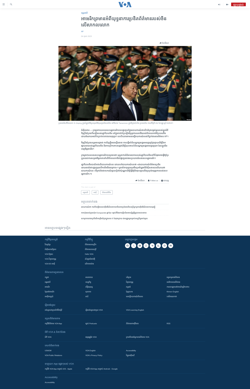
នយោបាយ (89, 277)
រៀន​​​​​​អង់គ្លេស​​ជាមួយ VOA (94, 310)
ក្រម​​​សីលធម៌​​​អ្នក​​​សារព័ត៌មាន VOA (137, 337)
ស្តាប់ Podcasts (91, 323)
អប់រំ (86, 296)
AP (82, 31)
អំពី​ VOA (48, 337)
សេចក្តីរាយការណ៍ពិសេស (134, 296)
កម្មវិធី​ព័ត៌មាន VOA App (53, 323)
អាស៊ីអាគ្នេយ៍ (49, 296)
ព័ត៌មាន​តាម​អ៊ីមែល (132, 323)
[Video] (227, 4)
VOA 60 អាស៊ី (50, 264)
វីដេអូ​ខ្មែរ (48, 244)
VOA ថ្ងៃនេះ (49, 254)
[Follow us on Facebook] (127, 245)
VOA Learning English (135, 310)
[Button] (164, 43)
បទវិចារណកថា (172, 296)
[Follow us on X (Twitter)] (133, 245)
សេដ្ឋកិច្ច (88, 282)
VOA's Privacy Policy (93, 355)
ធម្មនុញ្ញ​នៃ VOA (91, 337)
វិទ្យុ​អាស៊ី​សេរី (130, 355)
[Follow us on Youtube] (139, 245)
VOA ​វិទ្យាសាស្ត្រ (50, 259)
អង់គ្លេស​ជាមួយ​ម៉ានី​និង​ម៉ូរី (53, 310)
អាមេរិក (47, 287)
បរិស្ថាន (128, 277)
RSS (168, 323)
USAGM (48, 350)
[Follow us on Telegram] (152, 245)
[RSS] (158, 245)
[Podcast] (164, 245)
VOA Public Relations (53, 355)
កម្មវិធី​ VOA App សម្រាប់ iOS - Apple (58, 369)
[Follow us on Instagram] (145, 245)
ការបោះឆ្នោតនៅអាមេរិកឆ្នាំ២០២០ (178, 287)
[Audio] (219, 4)
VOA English (90, 350)
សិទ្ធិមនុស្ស (89, 287)
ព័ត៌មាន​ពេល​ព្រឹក (90, 244)
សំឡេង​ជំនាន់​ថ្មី (90, 259)
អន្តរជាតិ (84, 13)
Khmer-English (173, 292)
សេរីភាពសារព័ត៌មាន (173, 282)
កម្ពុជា (47, 277)
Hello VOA (89, 254)
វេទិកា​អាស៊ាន (89, 264)
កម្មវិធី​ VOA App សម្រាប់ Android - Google (101, 369)
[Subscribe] (170, 245)
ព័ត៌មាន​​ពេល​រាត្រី (90, 249)
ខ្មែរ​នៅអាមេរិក (49, 292)
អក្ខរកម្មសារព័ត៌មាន (173, 277)
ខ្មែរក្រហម (129, 292)
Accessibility (131, 350)
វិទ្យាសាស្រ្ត (129, 282)
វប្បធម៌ (128, 287)
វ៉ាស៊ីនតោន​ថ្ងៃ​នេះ (50, 249)
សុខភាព (88, 292)
